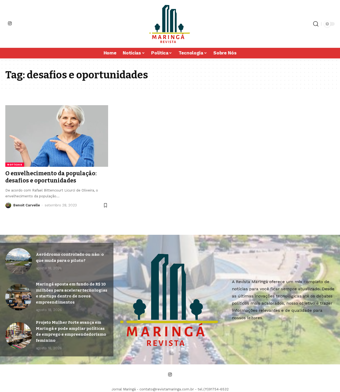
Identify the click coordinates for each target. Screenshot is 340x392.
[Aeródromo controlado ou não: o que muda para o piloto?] (18, 261)
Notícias (14, 164)
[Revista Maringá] (170, 24)
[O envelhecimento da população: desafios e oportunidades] (56, 136)
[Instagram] (10, 23)
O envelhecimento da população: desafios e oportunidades (51, 177)
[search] (315, 23)
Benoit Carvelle (26, 205)
